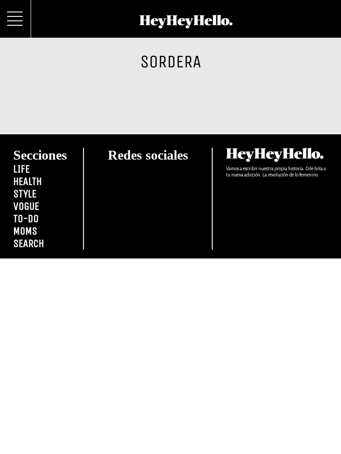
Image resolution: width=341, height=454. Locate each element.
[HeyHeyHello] (185, 23)
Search (28, 243)
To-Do (26, 218)
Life (21, 169)
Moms (25, 231)
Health (27, 181)
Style (24, 194)
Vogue (26, 206)
